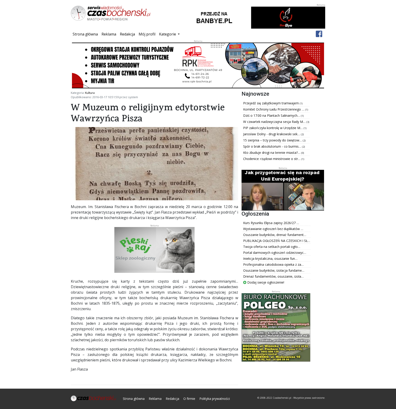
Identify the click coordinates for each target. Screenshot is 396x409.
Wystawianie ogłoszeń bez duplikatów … (273, 229)
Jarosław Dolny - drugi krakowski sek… (272, 134)
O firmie (189, 398)
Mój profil (147, 34)
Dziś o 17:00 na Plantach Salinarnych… (272, 115)
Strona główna (86, 34)
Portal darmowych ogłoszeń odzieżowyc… (274, 252)
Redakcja (127, 34)
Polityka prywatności (214, 398)
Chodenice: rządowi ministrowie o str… (272, 159)
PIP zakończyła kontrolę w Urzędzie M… (273, 128)
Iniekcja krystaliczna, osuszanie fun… (270, 258)
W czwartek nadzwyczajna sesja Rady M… (274, 121)
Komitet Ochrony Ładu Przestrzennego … (274, 109)
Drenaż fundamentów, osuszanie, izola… (273, 276)
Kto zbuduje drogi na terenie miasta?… (272, 152)
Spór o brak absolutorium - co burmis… (272, 146)
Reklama (109, 34)
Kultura (90, 93)
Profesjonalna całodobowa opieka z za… (273, 264)
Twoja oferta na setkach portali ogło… (271, 246)
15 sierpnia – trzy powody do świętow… (273, 140)
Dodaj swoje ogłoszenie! (265, 282)
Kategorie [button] (168, 34)
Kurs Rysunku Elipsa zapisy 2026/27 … (271, 223)
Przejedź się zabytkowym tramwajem (271, 103)
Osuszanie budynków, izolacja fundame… (273, 270)
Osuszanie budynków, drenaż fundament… (274, 235)
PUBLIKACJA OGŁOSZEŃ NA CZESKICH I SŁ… (276, 240)
